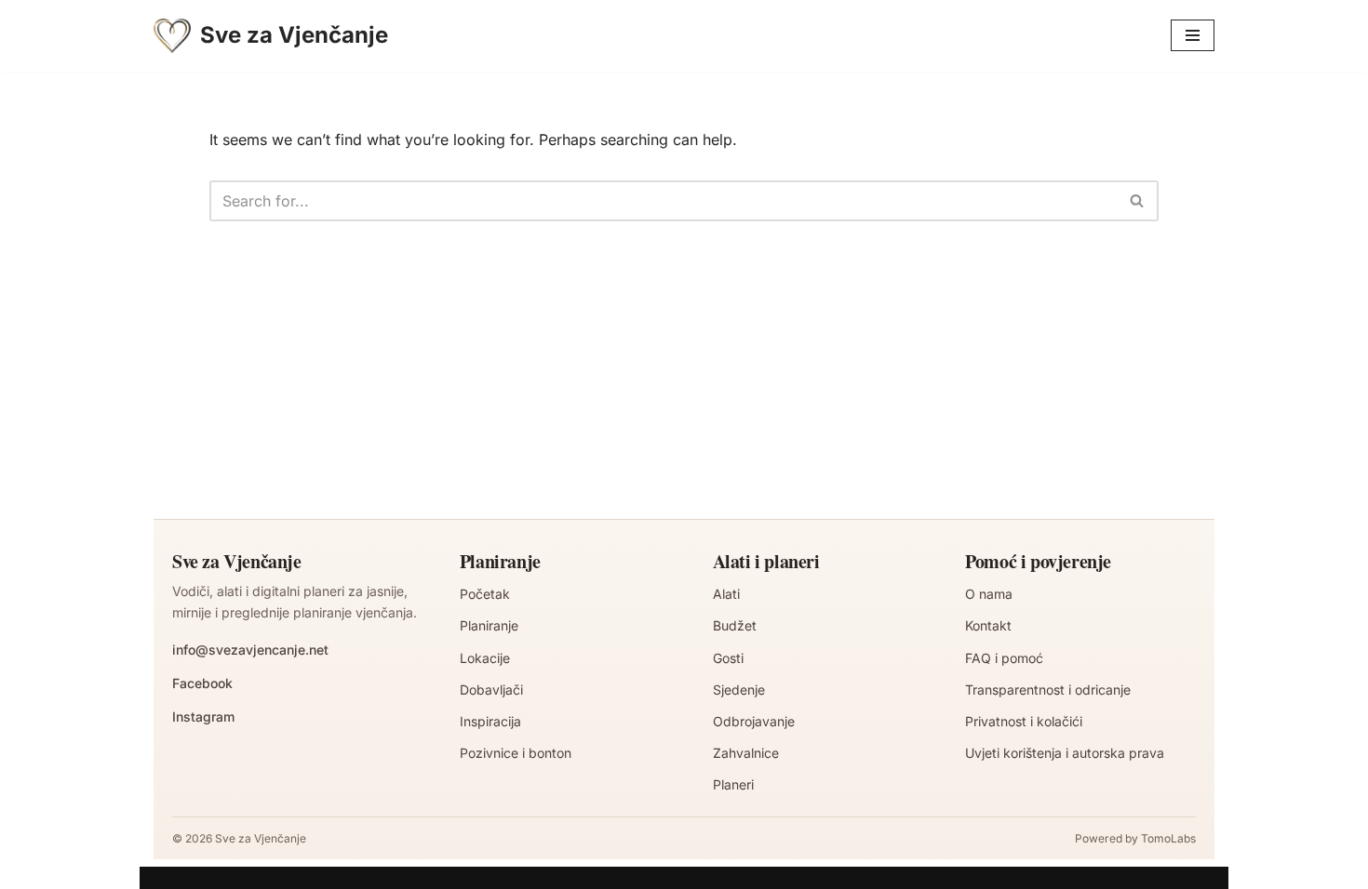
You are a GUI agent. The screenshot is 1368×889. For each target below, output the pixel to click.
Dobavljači (491, 689)
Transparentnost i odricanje (1048, 689)
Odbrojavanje (754, 721)
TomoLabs (1168, 838)
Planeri (733, 784)
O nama (989, 594)
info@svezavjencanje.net (250, 649)
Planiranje (489, 625)
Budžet (735, 625)
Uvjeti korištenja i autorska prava (1064, 753)
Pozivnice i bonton (515, 753)
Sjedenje (739, 689)
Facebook (202, 683)
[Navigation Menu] (1192, 35)
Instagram (203, 716)
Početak (485, 594)
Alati (726, 594)
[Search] (1138, 200)
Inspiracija (490, 721)
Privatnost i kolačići (1023, 721)
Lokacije (485, 658)
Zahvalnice (746, 753)
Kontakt (988, 625)
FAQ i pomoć (1004, 658)
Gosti (728, 658)
